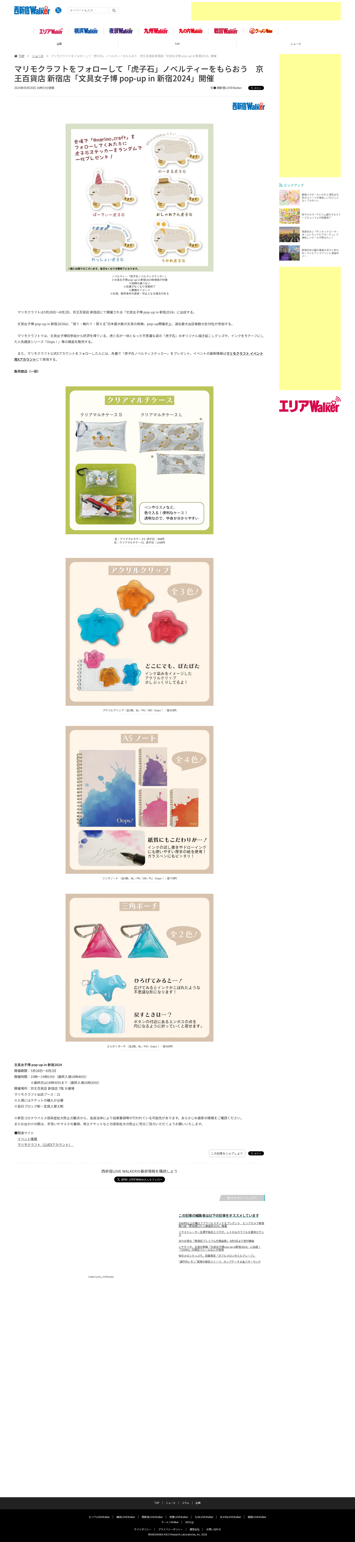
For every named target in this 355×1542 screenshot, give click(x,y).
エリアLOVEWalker (99, 1517)
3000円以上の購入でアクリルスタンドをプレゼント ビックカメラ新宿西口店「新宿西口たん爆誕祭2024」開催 (221, 1225)
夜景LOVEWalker (178, 1517)
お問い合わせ (213, 1529)
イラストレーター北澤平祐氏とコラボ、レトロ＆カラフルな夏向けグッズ (221, 1233)
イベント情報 (27, 1138)
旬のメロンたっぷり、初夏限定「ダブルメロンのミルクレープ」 (217, 1255)
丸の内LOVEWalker (230, 1517)
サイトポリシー (142, 1529)
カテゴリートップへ (244, 1198)
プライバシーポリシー (170, 1529)
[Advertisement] (266, 11)
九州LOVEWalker (204, 1517)
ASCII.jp (189, 1522)
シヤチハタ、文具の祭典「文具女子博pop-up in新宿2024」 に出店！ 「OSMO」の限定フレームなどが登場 (220, 1248)
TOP (177, 44)
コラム (185, 1502)
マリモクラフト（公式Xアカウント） (43, 1144)
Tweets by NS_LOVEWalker (101, 1276)
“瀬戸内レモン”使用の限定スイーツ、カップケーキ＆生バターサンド (220, 1261)
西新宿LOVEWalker (152, 1517)
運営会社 (194, 1529)
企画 (59, 44)
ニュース (295, 44)
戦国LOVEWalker (257, 1517)
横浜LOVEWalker (125, 1517)
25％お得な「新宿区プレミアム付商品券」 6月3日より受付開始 (216, 1240)
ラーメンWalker (170, 1522)
